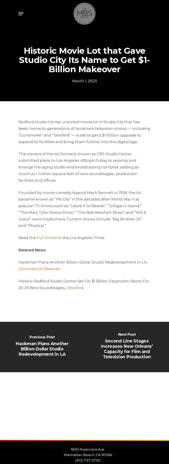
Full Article (47, 238)
